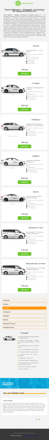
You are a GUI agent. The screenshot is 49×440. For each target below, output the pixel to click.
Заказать (24, 73)
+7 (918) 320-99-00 (24, 3)
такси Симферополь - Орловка (30, 435)
